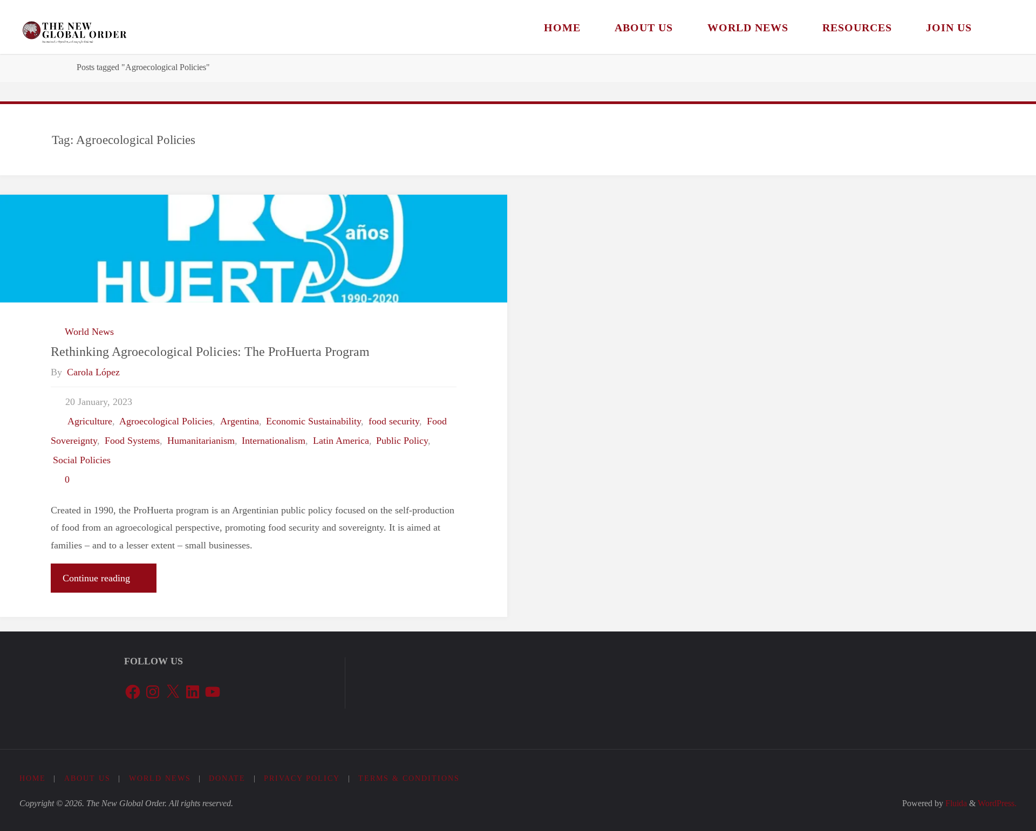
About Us (87, 778)
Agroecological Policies (166, 421)
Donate (227, 778)
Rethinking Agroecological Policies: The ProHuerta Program (210, 351)
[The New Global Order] (74, 27)
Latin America (341, 440)
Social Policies (82, 460)
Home (32, 778)
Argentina (239, 421)
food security (394, 421)
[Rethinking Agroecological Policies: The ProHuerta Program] (253, 249)
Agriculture (89, 421)
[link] (1002, 27)
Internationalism (273, 440)
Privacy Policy (302, 778)
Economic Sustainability (313, 421)
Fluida (955, 803)
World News (89, 331)
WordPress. (997, 803)
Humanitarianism (201, 440)
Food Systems (132, 440)
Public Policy (402, 440)
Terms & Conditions (409, 778)
